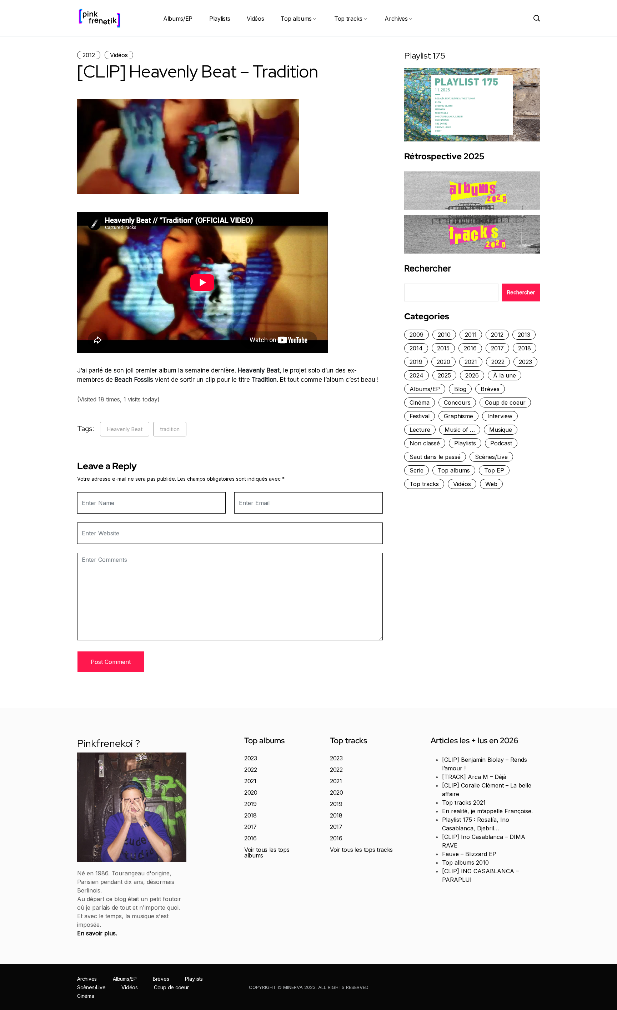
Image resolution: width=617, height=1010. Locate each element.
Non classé (425, 443)
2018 (524, 348)
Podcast (501, 443)
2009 (416, 334)
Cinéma (420, 402)
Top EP (494, 470)
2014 (416, 348)
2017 (497, 348)
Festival (420, 416)
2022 (498, 361)
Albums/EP (177, 18)
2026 (472, 375)
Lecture (420, 429)
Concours (457, 402)
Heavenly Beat (124, 429)
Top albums (296, 18)
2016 (470, 348)
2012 (88, 55)
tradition (170, 429)
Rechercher (427, 268)
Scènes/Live (491, 456)
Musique (500, 429)
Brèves (490, 388)
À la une (504, 375)
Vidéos (255, 18)
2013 (524, 334)
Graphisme (458, 416)
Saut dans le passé (435, 456)
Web (491, 484)
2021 (471, 361)
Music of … (460, 429)
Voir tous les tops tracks (361, 849)
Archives (396, 18)
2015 (443, 348)
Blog (460, 388)
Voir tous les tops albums (266, 852)
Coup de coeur (505, 402)
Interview (499, 416)
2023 (525, 361)
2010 (444, 334)
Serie (416, 470)
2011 (471, 334)
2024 (416, 375)
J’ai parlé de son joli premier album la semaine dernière (156, 370)
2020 (443, 361)
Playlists (219, 18)
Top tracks (348, 18)
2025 (444, 375)
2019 (416, 361)
